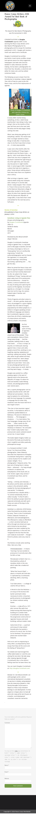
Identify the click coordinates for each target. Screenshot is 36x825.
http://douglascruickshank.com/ (20, 668)
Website (7, 778)
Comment (7, 722)
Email (7, 772)
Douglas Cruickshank (16, 222)
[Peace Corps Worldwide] (10, 6)
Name (7, 765)
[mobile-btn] (29, 5)
